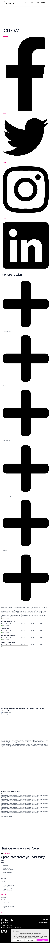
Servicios (31, 2)
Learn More (3, 876)
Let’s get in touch (7, 853)
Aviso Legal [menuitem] (45, 919)
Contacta (43, 2)
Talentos (37, 2)
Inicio (26, 2)
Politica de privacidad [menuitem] (43, 922)
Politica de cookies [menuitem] (44, 926)
